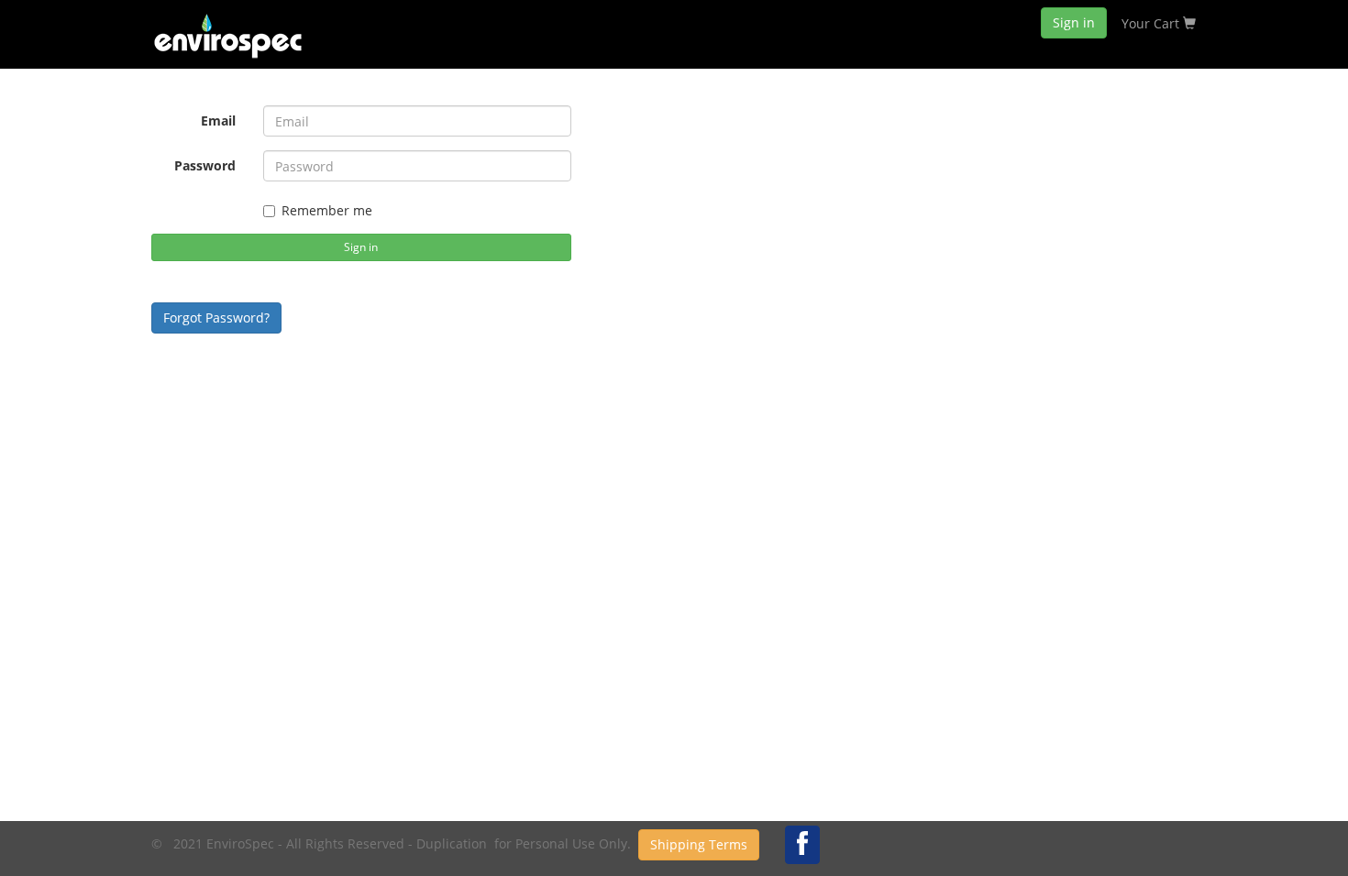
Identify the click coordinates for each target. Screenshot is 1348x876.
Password (205, 165)
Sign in (1074, 22)
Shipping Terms (698, 844)
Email (218, 120)
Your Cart (1152, 23)
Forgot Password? (216, 317)
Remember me (327, 210)
